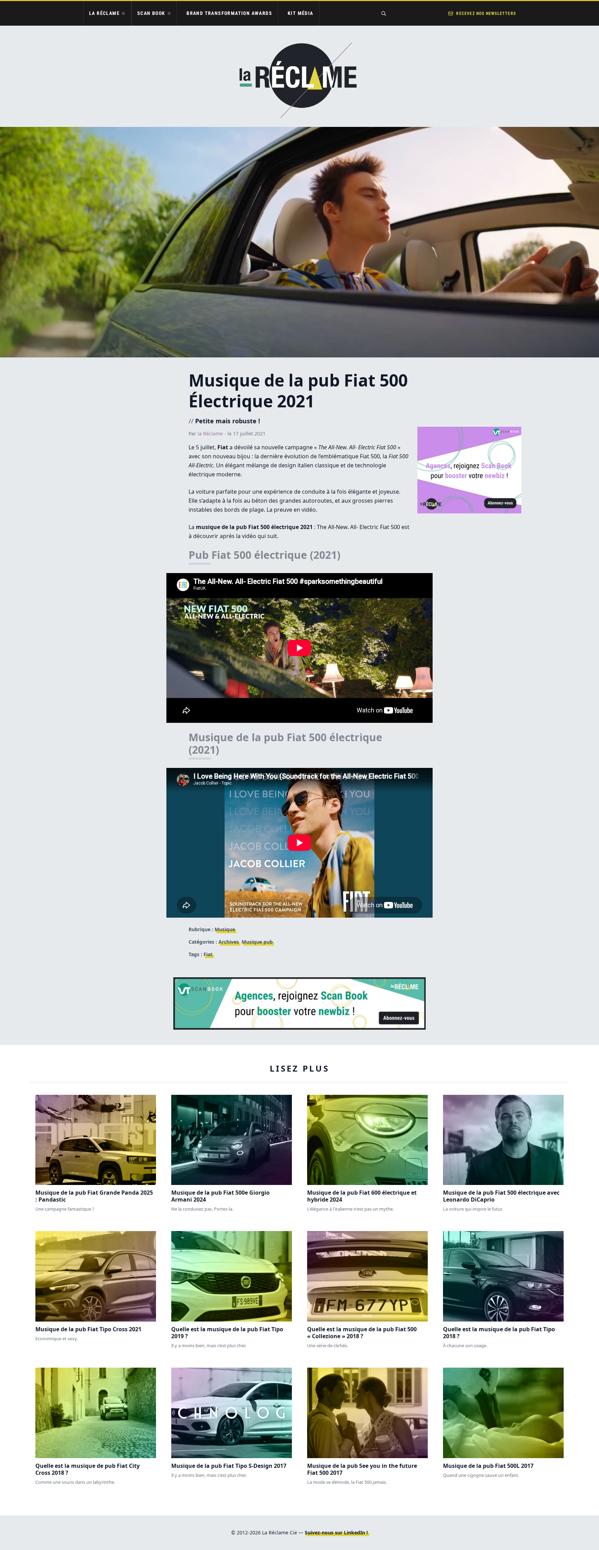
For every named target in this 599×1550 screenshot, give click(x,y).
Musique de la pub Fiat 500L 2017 (488, 1466)
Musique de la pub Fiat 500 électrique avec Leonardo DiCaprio (501, 1196)
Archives (228, 941)
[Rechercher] (384, 13)
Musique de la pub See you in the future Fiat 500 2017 (362, 1469)
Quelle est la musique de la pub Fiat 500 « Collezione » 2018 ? (362, 1332)
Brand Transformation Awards (229, 13)
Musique (225, 929)
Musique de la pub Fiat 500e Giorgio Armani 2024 (220, 1196)
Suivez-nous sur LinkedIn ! (336, 1532)
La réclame (104, 13)
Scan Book (151, 13)
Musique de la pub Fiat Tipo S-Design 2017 (228, 1466)
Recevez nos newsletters (486, 13)
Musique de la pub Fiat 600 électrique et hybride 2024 (362, 1196)
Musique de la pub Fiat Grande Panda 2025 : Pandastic (94, 1196)
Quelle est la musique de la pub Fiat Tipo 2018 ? (499, 1332)
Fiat (207, 954)
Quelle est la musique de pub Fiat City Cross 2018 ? (87, 1469)
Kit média (300, 13)
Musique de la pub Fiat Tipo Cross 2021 (88, 1329)
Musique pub (257, 941)
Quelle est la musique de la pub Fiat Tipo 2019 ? (227, 1332)
